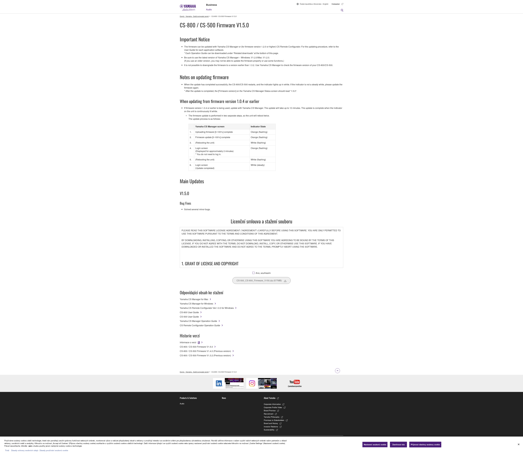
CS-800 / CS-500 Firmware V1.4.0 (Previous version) (205, 351)
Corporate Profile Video (273, 407)
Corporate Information (272, 404)
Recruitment (268, 413)
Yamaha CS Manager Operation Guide (198, 321)
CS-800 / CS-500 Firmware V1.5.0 (196, 346)
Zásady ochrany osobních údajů (24, 450)
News (224, 398)
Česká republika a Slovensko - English (314, 4)
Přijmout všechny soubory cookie (425, 444)
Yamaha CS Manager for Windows (196, 303)
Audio (209, 9)
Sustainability (269, 429)
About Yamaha (269, 398)
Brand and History (271, 423)
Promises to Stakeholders (274, 420)
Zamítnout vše (398, 444)
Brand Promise (270, 410)
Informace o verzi (188, 342)
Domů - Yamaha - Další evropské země (194, 16)
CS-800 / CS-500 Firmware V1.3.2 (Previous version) (205, 355)
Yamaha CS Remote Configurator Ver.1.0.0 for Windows (207, 307)
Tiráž (7, 450)
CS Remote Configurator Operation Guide (200, 325)
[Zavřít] (519, 444)
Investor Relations (271, 426)
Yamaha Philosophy (271, 417)
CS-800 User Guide (189, 312)
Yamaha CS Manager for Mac (194, 299)
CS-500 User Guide (189, 316)
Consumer (336, 4)
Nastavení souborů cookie (375, 444)
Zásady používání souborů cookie (53, 450)
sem (30, 446)
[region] (261, 445)
